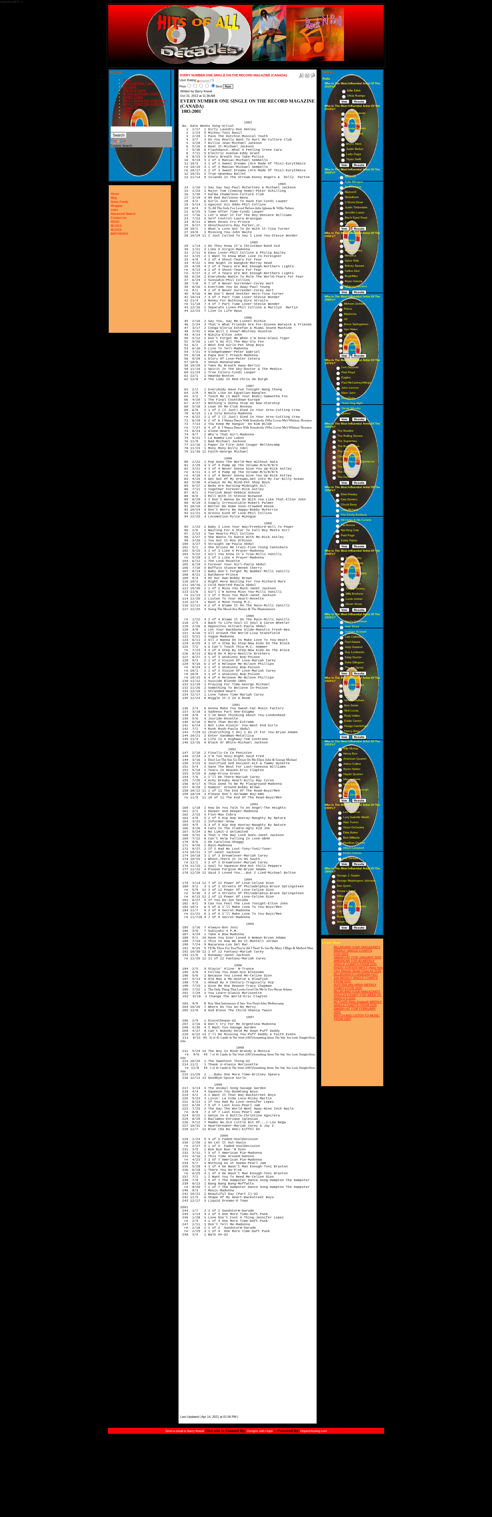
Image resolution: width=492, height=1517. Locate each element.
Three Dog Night (352, 403)
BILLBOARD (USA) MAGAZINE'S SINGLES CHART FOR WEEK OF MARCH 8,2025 (358, 995)
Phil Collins (351, 344)
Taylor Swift (353, 159)
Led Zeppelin (350, 367)
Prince (348, 308)
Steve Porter (345, 901)
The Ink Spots (354, 667)
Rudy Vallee (352, 715)
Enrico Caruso (352, 853)
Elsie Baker (350, 832)
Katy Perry (353, 118)
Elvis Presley (349, 494)
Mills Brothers (354, 593)
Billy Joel (349, 334)
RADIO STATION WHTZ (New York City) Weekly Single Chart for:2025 (358, 969)
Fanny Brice (352, 731)
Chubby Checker (348, 456)
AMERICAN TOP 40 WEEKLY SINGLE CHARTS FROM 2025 (355, 962)
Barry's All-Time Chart (138, 83)
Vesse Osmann (347, 921)
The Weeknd (354, 133)
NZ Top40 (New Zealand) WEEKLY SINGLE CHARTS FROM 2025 (358, 1003)
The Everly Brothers (354, 514)
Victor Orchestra (353, 827)
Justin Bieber (354, 148)
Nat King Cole (350, 530)
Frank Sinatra (354, 562)
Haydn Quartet (353, 774)
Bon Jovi (349, 349)
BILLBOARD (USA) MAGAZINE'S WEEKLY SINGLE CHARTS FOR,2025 (357, 950)
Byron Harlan (351, 768)
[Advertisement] (197, 1328)
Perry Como (353, 583)
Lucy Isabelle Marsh (356, 817)
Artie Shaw (352, 626)
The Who (343, 466)
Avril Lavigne (353, 186)
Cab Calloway (354, 636)
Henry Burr (350, 753)
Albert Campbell (353, 847)
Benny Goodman (356, 621)
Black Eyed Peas (356, 217)
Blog (114, 197)
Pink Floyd (348, 372)
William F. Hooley (348, 896)
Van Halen (351, 329)
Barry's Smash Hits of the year (144, 103)
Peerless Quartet (354, 842)
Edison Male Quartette (351, 906)
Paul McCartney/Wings (356, 382)
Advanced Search (123, 213)
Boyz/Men (351, 276)
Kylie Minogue (354, 181)
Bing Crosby (354, 557)
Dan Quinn (344, 885)
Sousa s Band (346, 890)
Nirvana (350, 240)
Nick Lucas (351, 710)
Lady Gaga (353, 154)
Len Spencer (351, 811)
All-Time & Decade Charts (141, 93)
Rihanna (350, 176)
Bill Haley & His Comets (356, 519)
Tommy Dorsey (355, 588)
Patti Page (348, 535)
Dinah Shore (354, 603)
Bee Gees (348, 397)
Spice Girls (352, 260)
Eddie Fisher (349, 540)
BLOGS (128, 114)
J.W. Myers (344, 911)
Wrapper (117, 205)
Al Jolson (350, 690)
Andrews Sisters (356, 573)
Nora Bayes (351, 784)
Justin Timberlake (356, 207)
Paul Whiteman (354, 684)
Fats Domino (349, 499)
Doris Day (352, 578)
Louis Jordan (354, 598)
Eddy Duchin (353, 657)
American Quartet (354, 758)
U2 (346, 319)
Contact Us (130, 107)
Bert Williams (351, 837)
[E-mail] (312, 74)
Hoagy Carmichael (356, 725)
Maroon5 (350, 191)
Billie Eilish (354, 90)
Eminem (350, 222)
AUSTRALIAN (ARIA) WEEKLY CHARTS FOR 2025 (355, 986)
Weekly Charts (133, 97)
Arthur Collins (352, 763)
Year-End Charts (134, 90)
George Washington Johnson (356, 880)
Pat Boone (348, 525)
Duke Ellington (354, 662)
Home (127, 79)
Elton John (348, 392)
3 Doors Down (354, 202)
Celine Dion (352, 270)
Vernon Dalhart (354, 700)
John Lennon (350, 387)
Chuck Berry (349, 504)
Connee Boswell (355, 631)
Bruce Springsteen (356, 324)
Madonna (350, 313)
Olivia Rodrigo (356, 95)
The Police (351, 339)
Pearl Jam (351, 245)
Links (114, 209)
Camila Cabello (356, 128)
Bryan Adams (353, 281)
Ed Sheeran (354, 123)
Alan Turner (350, 822)
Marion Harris (351, 779)
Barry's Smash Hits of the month (145, 100)
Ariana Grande (356, 113)
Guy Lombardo (354, 652)
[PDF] (301, 74)
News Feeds (119, 201)
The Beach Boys (348, 446)
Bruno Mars (353, 143)
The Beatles (345, 430)
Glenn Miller (353, 568)
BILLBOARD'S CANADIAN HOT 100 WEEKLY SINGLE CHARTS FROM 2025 (356, 978)
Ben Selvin (351, 705)
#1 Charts (129, 86)
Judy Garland (353, 647)
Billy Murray (350, 748)
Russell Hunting (347, 916)
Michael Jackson (355, 303)
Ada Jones (350, 794)
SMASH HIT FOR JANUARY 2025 (357, 957)
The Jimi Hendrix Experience (356, 461)
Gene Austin (352, 695)
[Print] (307, 74)
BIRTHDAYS (131, 117)
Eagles (345, 377)
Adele (350, 138)
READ (127, 110)
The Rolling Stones (349, 435)
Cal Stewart (350, 858)
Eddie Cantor (353, 720)
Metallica (350, 255)
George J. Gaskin (348, 875)
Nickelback (352, 197)
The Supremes (347, 441)
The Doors (344, 476)
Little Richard (349, 509)
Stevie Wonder (351, 408)
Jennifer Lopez (354, 212)
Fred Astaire (352, 641)
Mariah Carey (353, 250)
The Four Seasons (349, 451)
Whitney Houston (356, 286)
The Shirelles (345, 471)
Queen (345, 413)
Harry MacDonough (356, 789)
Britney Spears (354, 265)
